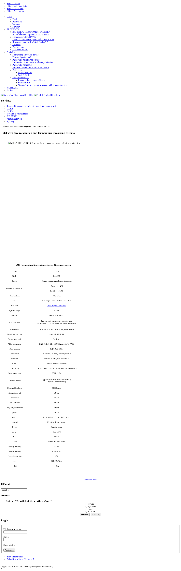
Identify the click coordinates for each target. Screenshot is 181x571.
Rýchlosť (92, 506)
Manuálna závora (14, 119)
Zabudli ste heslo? (15, 556)
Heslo (6, 537)
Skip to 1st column (15, 8)
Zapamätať (8, 545)
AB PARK (12, 116)
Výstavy (10, 121)
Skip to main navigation (17, 6)
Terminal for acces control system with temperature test (31, 106)
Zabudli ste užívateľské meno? (20, 559)
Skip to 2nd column (15, 11)
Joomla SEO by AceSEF (90, 479)
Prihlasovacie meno (12, 529)
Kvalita (91, 504)
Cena (90, 509)
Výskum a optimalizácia (17, 114)
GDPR (10, 108)
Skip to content (13, 3)
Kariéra (10, 111)
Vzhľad (91, 511)
